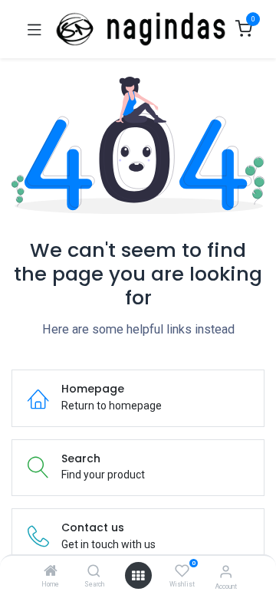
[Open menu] (138, 576)
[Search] (94, 572)
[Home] (51, 572)
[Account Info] (226, 571)
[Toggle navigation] (34, 29)
